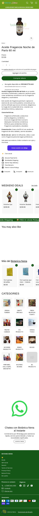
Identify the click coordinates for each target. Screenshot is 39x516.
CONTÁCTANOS (19, 441)
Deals (3, 460)
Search (4, 465)
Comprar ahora (19, 78)
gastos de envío (9, 69)
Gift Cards (5, 463)
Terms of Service (7, 468)
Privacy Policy (6, 470)
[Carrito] (31, 3)
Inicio (3, 43)
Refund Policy (6, 473)
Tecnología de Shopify (25, 512)
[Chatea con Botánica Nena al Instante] (19, 409)
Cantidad (5, 61)
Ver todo (34, 185)
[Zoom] (31, 38)
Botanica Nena (19, 261)
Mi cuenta (5, 476)
